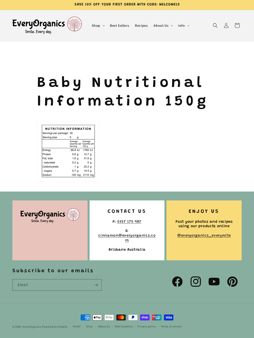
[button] (98, 25)
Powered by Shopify (54, 326)
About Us (104, 326)
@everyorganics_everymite (204, 236)
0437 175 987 (129, 222)
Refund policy (123, 326)
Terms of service (171, 326)
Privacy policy (146, 326)
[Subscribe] (96, 285)
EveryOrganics (32, 326)
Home (76, 326)
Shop (89, 326)
